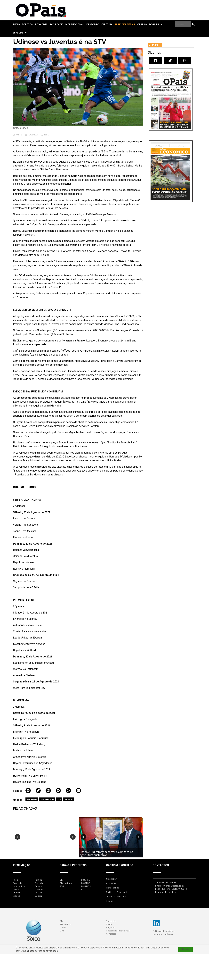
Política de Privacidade (117, 892)
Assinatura (111, 883)
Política (27, 24)
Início (16, 24)
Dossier (154, 24)
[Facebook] (155, 60)
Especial (18, 32)
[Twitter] (170, 60)
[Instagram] (184, 60)
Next (73, 837)
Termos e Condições (116, 896)
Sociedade (56, 24)
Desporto (92, 24)
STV (59, 799)
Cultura (107, 24)
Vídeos (109, 900)
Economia (41, 24)
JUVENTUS (31, 799)
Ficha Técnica (112, 887)
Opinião (142, 24)
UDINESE (68, 799)
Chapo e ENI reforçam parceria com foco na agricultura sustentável (106, 853)
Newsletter (111, 878)
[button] (28, 790)
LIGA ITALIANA (47, 799)
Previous (17, 837)
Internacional (74, 24)
